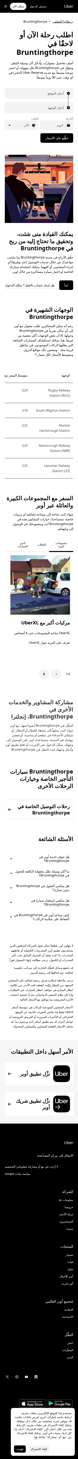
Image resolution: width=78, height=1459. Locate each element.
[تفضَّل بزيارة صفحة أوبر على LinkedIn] (36, 1377)
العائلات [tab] (41, 544)
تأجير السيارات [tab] (22, 544)
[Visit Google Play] (59, 1404)
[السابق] (56, 674)
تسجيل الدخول (38, 6)
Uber (68, 6)
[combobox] (62, 93)
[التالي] (44, 674)
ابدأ (66, 285)
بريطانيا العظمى (62, 22)
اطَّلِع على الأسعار (56, 138)
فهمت (19, 1449)
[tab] (8, 544)
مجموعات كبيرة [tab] (61, 544)
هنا (35, 1437)
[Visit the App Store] (32, 1404)
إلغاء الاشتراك (39, 1449)
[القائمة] (5, 6)
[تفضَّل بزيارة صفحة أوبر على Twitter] (7, 1377)
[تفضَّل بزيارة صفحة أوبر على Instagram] (17, 1377)
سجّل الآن (18, 6)
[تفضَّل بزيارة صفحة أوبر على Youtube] (26, 1377)
